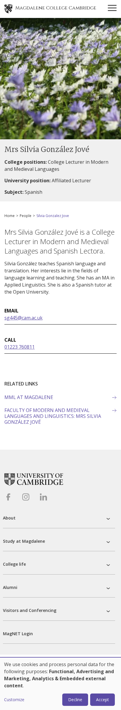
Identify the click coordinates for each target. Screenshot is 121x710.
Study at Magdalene (24, 541)
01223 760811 (19, 347)
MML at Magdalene (28, 397)
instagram (25, 497)
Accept (102, 699)
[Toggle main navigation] (112, 9)
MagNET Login (18, 633)
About (9, 518)
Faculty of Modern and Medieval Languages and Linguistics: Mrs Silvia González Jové (52, 416)
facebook (8, 497)
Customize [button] (14, 699)
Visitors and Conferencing (29, 610)
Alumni (10, 587)
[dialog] (60, 684)
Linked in (43, 497)
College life (14, 564)
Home (9, 215)
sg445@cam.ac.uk (23, 318)
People (25, 215)
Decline (75, 699)
